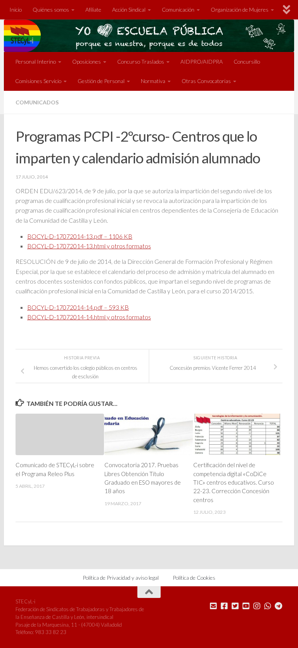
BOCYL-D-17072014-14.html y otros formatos (89, 317)
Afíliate (93, 9)
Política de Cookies (194, 577)
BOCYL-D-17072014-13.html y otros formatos (89, 245)
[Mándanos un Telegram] (278, 606)
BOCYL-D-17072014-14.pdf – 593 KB (78, 307)
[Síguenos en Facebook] (224, 606)
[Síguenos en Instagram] (257, 606)
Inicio (15, 9)
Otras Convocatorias (206, 81)
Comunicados (37, 102)
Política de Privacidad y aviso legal (121, 577)
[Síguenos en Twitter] (235, 606)
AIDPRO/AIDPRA (201, 61)
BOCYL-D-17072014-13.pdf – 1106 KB (79, 236)
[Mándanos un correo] (213, 606)
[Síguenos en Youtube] (246, 606)
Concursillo (247, 61)
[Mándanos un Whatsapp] (268, 606)
